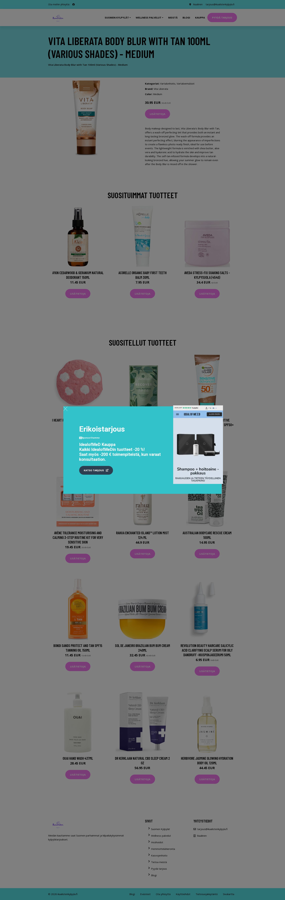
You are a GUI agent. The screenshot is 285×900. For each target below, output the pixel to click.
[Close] (65, 408)
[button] (96, 470)
